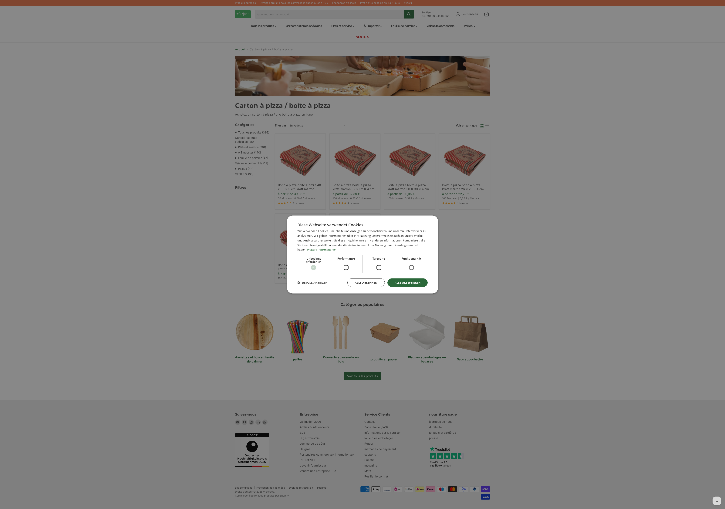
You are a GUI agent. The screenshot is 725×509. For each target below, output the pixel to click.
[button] (312, 283)
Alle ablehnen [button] (366, 282)
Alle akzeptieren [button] (407, 282)
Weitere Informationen (321, 249)
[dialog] (362, 255)
